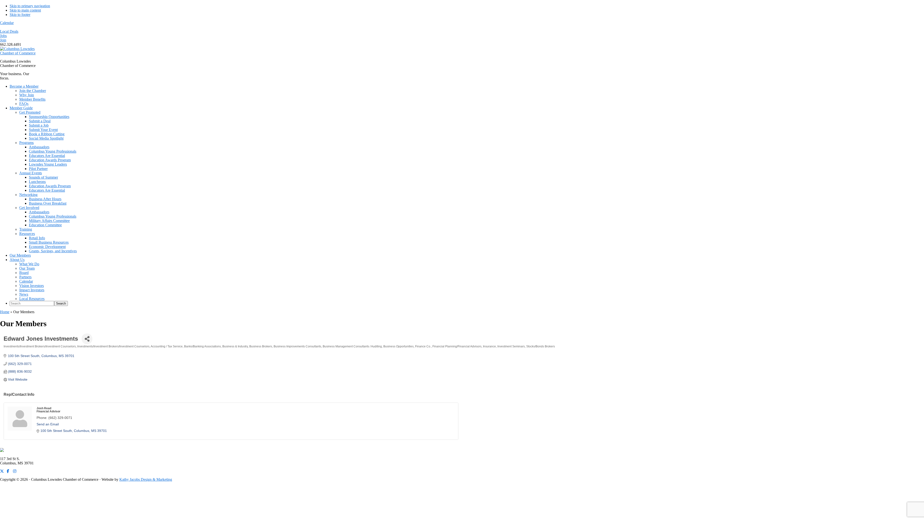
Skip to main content (25, 10)
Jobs (3, 36)
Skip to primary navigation (30, 6)
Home (4, 312)
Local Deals (9, 31)
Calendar (7, 23)
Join (3, 40)
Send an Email (48, 424)
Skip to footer (20, 15)
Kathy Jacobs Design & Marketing (145, 479)
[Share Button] (87, 338)
